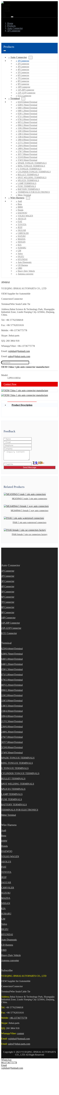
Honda (20, 210)
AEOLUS (22, 219)
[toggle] (12, 16)
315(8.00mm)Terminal (27, 157)
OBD (20, 268)
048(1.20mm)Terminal (27, 111)
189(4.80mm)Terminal (27, 140)
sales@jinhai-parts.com (19, 356)
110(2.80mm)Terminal (27, 128)
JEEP (20, 227)
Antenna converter (25, 274)
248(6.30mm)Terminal (27, 148)
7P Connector (23, 78)
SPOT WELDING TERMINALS (32, 177)
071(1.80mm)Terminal (27, 116)
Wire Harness (17, 197)
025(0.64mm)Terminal (27, 102)
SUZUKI (22, 236)
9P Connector (23, 84)
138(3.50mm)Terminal (27, 134)
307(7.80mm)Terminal (27, 154)
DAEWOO (22, 213)
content (20, 1033)
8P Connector (23, 81)
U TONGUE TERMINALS (29, 169)
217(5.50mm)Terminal (27, 143)
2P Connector (23, 64)
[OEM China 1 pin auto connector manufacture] (24, 390)
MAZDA (21, 239)
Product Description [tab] (22, 405)
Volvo (20, 253)
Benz (20, 204)
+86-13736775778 (18, 1018)
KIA (19, 245)
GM (19, 251)
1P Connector (23, 61)
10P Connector (24, 87)
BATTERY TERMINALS (29, 189)
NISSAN (21, 242)
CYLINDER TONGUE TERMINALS (34, 172)
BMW (20, 207)
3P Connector (23, 66)
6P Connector (23, 75)
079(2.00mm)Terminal (27, 119)
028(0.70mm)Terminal (27, 105)
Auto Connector (18, 57)
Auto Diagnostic (25, 262)
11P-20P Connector (26, 90)
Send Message (29, 467)
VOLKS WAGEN (25, 216)
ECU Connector (24, 96)
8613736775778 (9, 1062)
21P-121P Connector (26, 93)
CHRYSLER (23, 233)
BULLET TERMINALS (28, 174)
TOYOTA (22, 224)
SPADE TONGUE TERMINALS (32, 163)
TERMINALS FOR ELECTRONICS (34, 192)
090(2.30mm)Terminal (27, 125)
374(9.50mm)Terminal (27, 160)
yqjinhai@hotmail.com (19, 351)
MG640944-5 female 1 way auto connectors (29, 510)
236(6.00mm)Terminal (27, 145)
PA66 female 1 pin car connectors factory (29, 534)
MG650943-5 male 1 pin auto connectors (29, 498)
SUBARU (22, 248)
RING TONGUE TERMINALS (31, 166)
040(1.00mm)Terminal (27, 108)
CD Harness (23, 265)
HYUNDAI (23, 259)
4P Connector (23, 69)
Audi (20, 201)
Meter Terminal (8, 815)
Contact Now (10, 384)
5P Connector (23, 72)
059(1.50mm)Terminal (27, 113)
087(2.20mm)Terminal (27, 122)
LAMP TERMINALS (27, 183)
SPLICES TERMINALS (28, 180)
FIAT (20, 221)
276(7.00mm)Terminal (27, 151)
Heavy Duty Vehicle (26, 271)
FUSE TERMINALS (27, 186)
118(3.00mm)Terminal (27, 131)
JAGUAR (22, 230)
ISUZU (21, 256)
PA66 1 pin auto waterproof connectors (29, 522)
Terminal (15, 98)
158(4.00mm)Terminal (27, 137)
